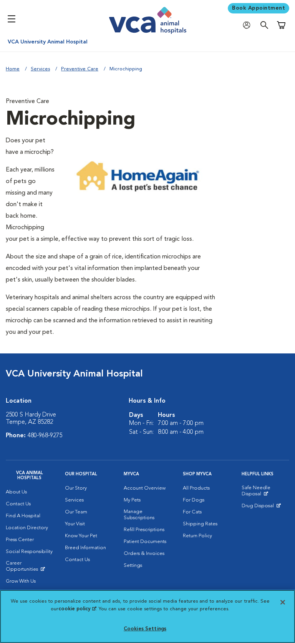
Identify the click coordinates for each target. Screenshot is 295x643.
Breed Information (85, 547)
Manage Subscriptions (139, 514)
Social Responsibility (29, 551)
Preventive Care (79, 69)
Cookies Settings (145, 628)
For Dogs (193, 500)
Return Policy (197, 535)
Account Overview (145, 488)
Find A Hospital (23, 515)
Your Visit (75, 523)
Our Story (76, 488)
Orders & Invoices (144, 553)
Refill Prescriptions (144, 529)
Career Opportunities (29, 568)
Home (13, 69)
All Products (196, 488)
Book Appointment (258, 8)
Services (40, 69)
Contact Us (18, 503)
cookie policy (77, 608)
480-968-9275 (45, 436)
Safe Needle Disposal (265, 492)
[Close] (282, 602)
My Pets (132, 500)
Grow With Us (21, 581)
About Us (16, 492)
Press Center (20, 539)
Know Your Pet (81, 535)
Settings (133, 565)
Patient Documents (145, 541)
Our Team (76, 512)
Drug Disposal (261, 507)
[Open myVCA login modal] (248, 25)
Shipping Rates (200, 523)
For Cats (192, 512)
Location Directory (27, 527)
